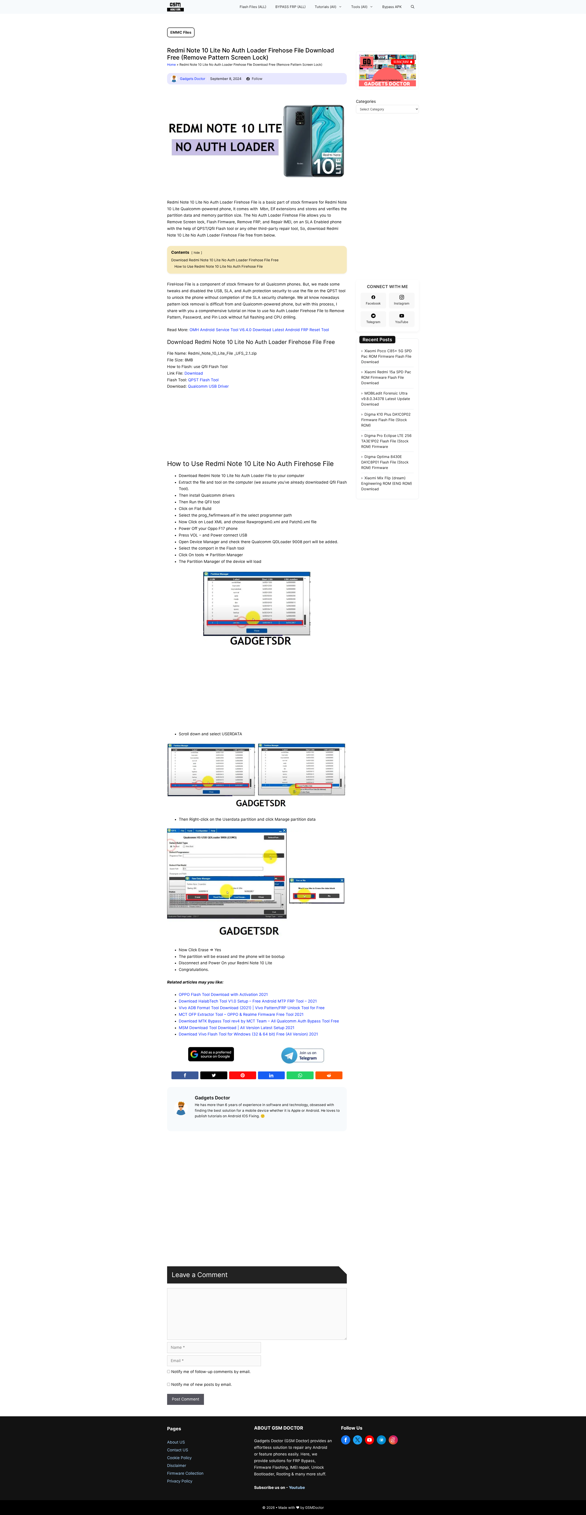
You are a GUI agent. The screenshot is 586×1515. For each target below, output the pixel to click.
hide (197, 252)
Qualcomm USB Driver (208, 386)
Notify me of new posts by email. (201, 1384)
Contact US (177, 1450)
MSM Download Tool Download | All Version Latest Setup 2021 (236, 1027)
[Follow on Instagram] (393, 1439)
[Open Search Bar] (412, 7)
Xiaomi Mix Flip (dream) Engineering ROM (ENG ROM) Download (386, 483)
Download (193, 373)
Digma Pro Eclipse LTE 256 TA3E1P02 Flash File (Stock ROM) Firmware (386, 441)
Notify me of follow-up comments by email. (211, 1371)
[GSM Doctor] (176, 7)
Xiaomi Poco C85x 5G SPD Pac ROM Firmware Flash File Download (386, 356)
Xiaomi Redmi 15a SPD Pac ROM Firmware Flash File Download (386, 377)
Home (171, 64)
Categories (366, 101)
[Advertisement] (257, 428)
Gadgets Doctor (192, 78)
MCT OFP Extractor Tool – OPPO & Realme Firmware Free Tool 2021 (241, 1014)
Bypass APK (392, 7)
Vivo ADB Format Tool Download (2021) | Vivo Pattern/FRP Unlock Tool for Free (252, 1007)
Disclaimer (176, 1465)
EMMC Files (180, 32)
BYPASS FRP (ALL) (290, 7)
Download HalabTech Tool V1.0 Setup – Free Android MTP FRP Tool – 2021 (248, 1001)
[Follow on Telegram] (381, 1439)
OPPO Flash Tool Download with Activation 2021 (223, 994)
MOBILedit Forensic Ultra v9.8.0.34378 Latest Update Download (385, 398)
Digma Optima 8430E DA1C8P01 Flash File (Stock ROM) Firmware (385, 462)
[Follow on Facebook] (345, 1439)
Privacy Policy (179, 1481)
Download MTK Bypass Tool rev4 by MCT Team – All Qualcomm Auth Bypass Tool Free (259, 1021)
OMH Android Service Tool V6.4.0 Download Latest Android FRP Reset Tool (259, 329)
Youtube (297, 1487)
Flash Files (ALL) (253, 7)
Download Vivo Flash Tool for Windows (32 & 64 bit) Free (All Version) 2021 (248, 1034)
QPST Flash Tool (203, 380)
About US (176, 1442)
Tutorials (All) (325, 7)
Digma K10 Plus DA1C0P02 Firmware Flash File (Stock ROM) (386, 420)
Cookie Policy (179, 1457)
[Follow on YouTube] (369, 1439)
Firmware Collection (185, 1473)
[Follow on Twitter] (357, 1439)
